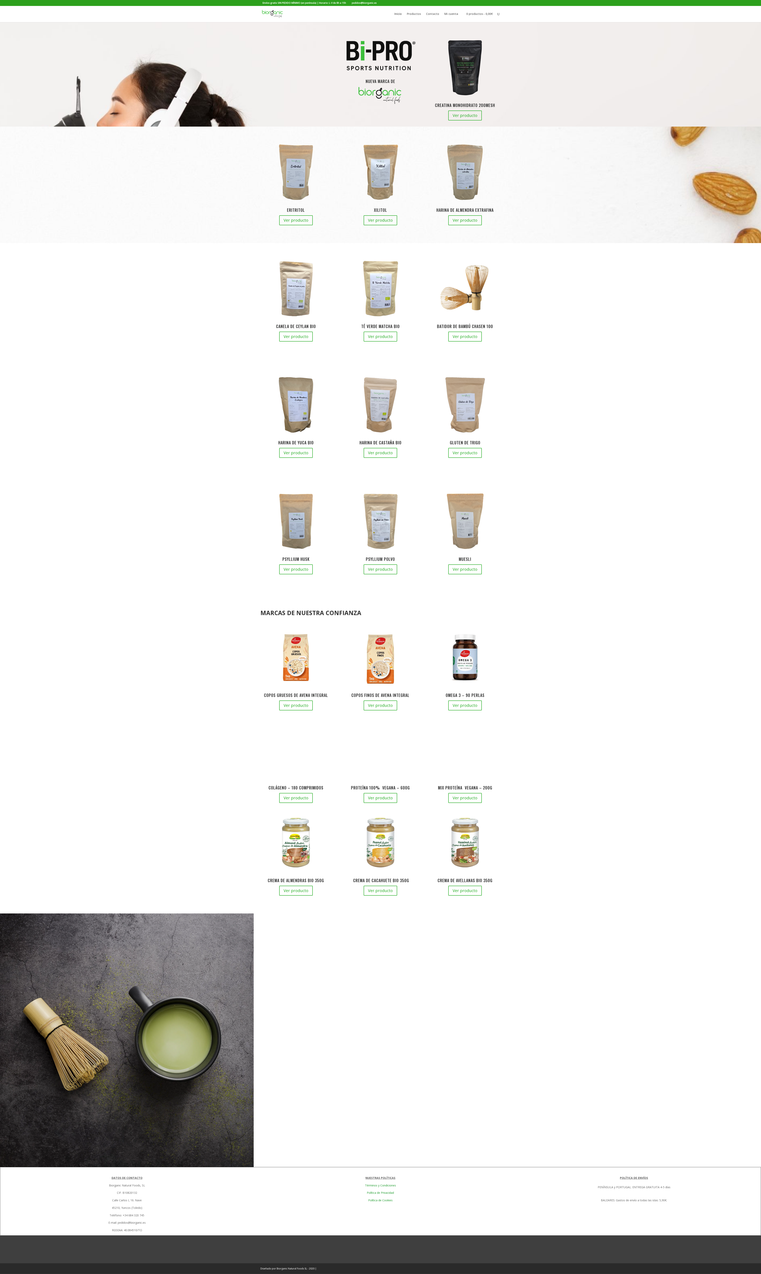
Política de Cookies (380, 1200)
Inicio (398, 14)
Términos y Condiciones (380, 1185)
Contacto (432, 14)
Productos (414, 14)
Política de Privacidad (380, 1193)
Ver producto (465, 115)
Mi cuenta (451, 14)
